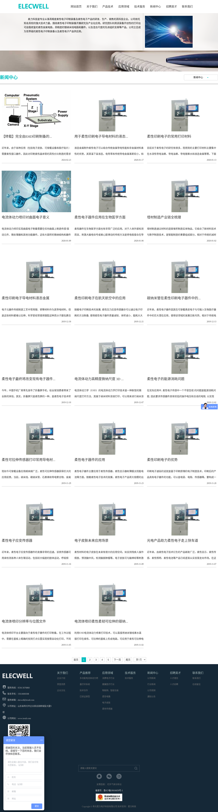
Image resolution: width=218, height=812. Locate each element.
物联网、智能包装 (110, 690)
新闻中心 (155, 6)
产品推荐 (85, 672)
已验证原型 (85, 696)
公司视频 (151, 690)
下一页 (117, 659)
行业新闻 (151, 684)
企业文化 (61, 690)
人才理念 (174, 678)
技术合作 (84, 690)
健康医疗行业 (108, 684)
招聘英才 (171, 6)
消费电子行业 (108, 678)
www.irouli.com (24, 718)
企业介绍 (61, 678)
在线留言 (196, 684)
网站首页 (76, 6)
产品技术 (107, 6)
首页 (76, 659)
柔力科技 (132, 806)
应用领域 (123, 6)
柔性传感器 (107, 709)
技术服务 (139, 6)
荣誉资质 (61, 684)
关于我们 (92, 6)
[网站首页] (33, 9)
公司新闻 (151, 678)
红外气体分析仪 (114, 784)
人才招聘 (174, 684)
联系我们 (187, 6)
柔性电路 (106, 696)
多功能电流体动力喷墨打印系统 (89, 681)
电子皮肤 (106, 703)
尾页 (128, 659)
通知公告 (151, 696)
